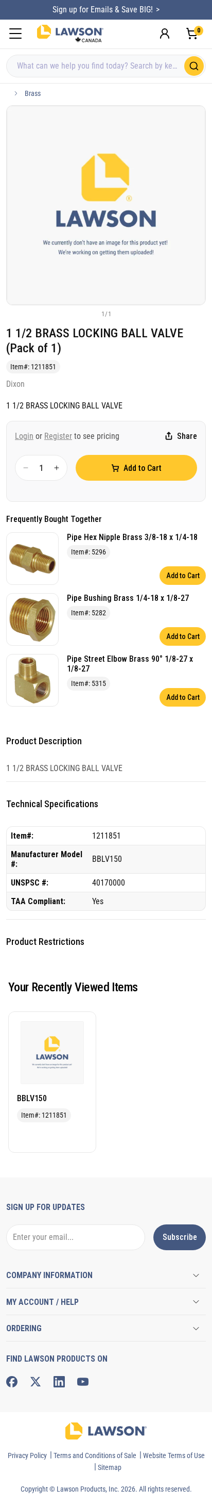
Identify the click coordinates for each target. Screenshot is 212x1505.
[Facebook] (11, 1381)
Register (58, 436)
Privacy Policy (27, 1455)
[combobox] (106, 66)
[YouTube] (83, 1381)
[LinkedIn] (59, 1381)
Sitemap (109, 1467)
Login (24, 436)
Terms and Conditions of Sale (95, 1455)
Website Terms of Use (174, 1455)
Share (187, 436)
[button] (89, 313)
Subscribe (180, 1237)
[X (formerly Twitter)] (35, 1381)
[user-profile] (164, 33)
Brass (33, 93)
